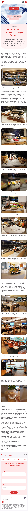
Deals (3, 459)
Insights (8, 459)
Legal (11, 497)
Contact (24, 459)
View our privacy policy (14, 468)
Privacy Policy (5, 497)
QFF (14, 459)
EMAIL (3, 484)
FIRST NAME (4, 471)
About (19, 459)
